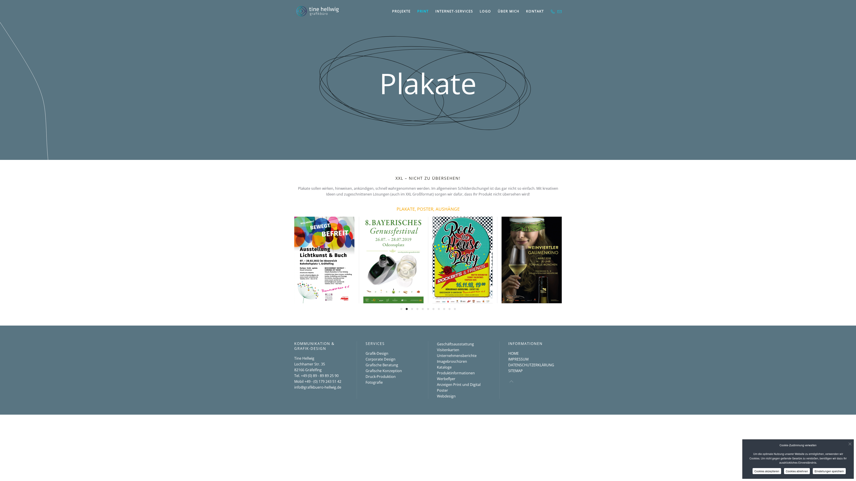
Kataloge (444, 367)
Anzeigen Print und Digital (459, 384)
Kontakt (535, 11)
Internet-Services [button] (454, 11)
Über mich (508, 11)
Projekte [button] (401, 11)
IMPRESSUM (518, 359)
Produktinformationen (456, 373)
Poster (442, 390)
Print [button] (423, 11)
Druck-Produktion (381, 376)
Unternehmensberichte (457, 355)
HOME (513, 353)
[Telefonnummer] (553, 11)
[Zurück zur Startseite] (317, 11)
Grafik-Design (377, 353)
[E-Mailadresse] (559, 11)
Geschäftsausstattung (455, 344)
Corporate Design (380, 359)
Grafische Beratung (382, 365)
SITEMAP (515, 370)
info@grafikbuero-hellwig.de (317, 387)
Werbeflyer (446, 378)
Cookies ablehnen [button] (797, 471)
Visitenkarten (448, 349)
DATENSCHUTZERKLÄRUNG (531, 365)
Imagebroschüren (452, 361)
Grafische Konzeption (384, 370)
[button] (511, 381)
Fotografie (374, 382)
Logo (485, 11)
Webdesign (446, 396)
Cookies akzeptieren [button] (766, 471)
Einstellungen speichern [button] (829, 471)
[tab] (401, 309)
